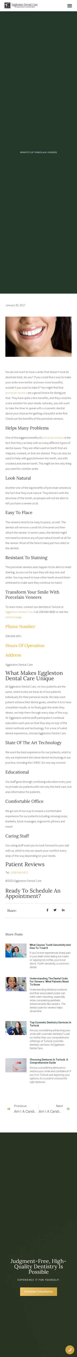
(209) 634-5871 (19, 872)
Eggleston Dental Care (19, 612)
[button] (69, 5)
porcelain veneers (16, 393)
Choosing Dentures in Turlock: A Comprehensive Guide (49, 1061)
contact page (13, 617)
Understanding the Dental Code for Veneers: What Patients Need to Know (49, 981)
